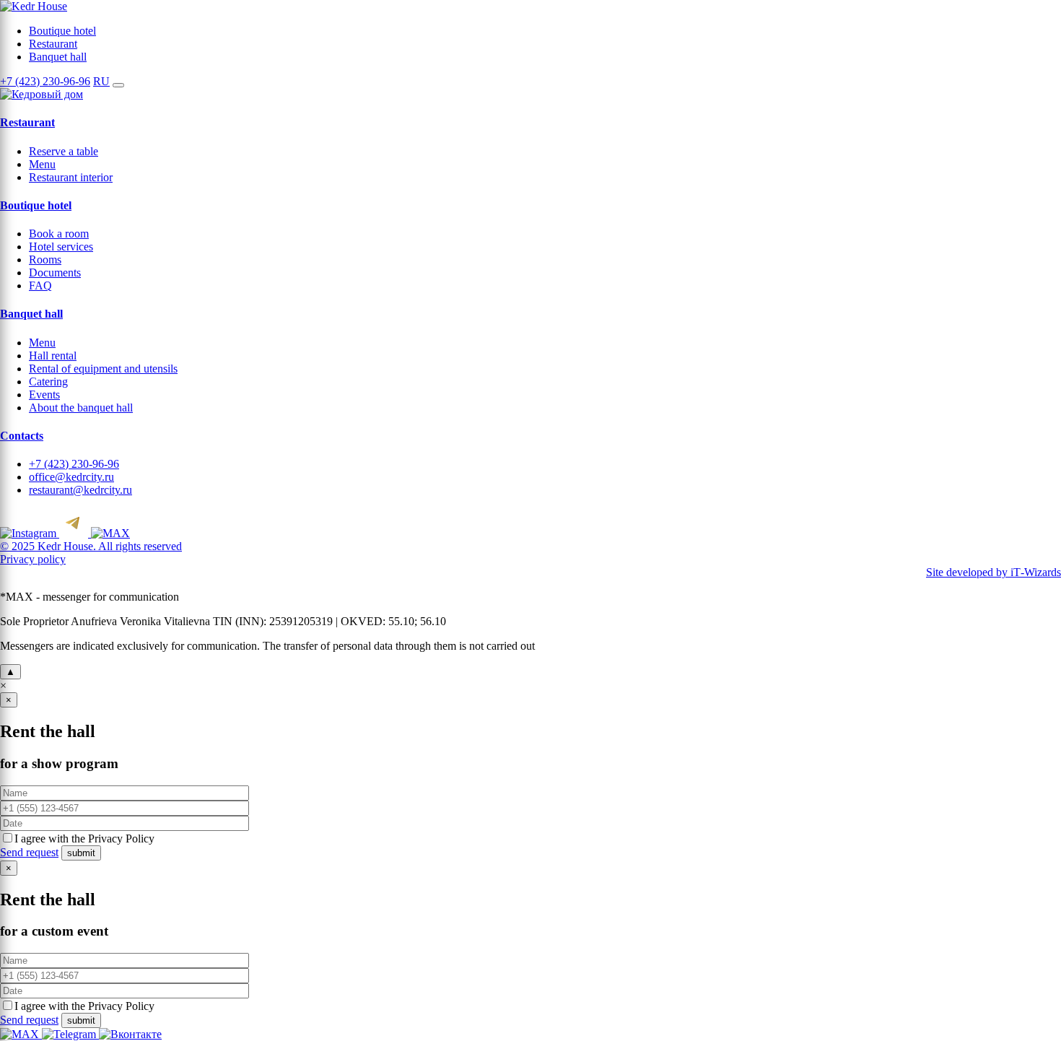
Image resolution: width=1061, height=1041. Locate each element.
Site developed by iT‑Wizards (993, 572)
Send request (29, 852)
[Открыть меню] (118, 85)
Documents (55, 272)
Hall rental (53, 355)
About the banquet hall (81, 407)
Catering (48, 381)
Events (44, 394)
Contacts (21, 436)
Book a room (59, 233)
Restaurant (53, 44)
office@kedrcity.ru (71, 477)
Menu (42, 164)
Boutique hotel (62, 31)
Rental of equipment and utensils (103, 368)
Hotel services (61, 246)
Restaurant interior (71, 177)
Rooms (45, 259)
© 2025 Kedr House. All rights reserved (91, 546)
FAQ (40, 285)
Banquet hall (58, 57)
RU (101, 81)
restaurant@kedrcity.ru (80, 490)
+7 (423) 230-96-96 (45, 81)
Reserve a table (63, 151)
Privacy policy (33, 559)
